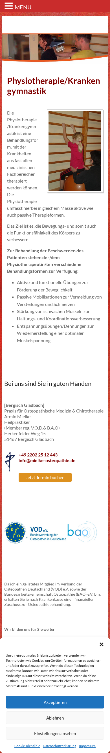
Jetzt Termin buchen (45, 477)
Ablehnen (55, 717)
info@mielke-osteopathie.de (47, 460)
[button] (101, 644)
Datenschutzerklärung (59, 746)
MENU (23, 7)
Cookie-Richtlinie (27, 746)
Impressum (87, 746)
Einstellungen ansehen (55, 733)
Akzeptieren (55, 702)
